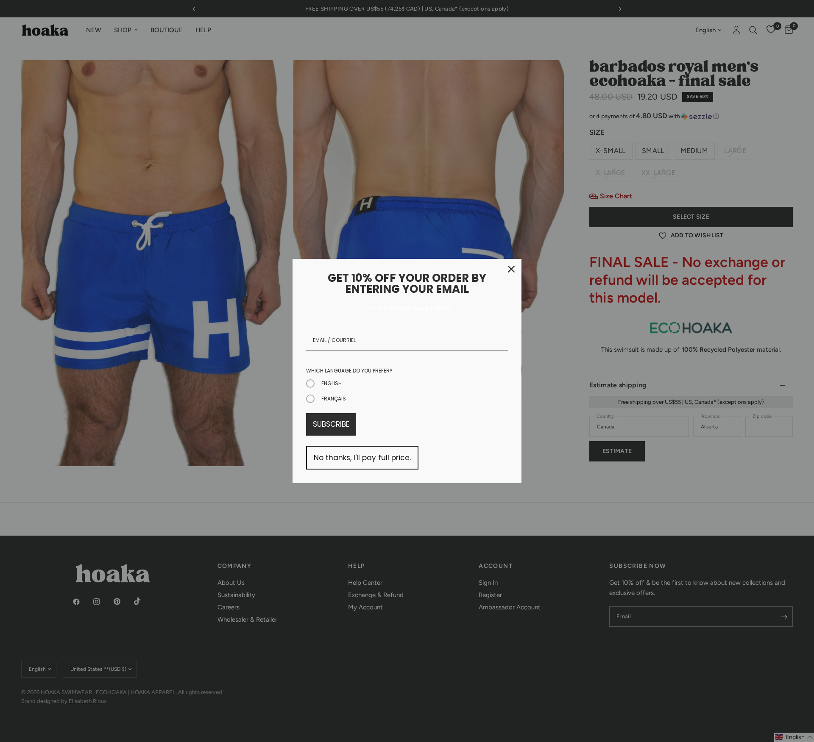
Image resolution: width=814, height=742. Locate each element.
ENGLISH (331, 383)
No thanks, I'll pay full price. (362, 458)
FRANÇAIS (333, 398)
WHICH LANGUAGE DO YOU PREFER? (349, 370)
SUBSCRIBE (331, 424)
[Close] (511, 269)
